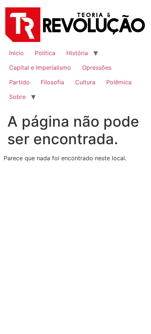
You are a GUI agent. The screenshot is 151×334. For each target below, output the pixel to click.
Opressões (96, 67)
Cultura (85, 82)
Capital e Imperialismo (40, 67)
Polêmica (119, 82)
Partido (19, 82)
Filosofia (52, 82)
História (77, 53)
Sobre (17, 96)
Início (16, 53)
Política (45, 53)
